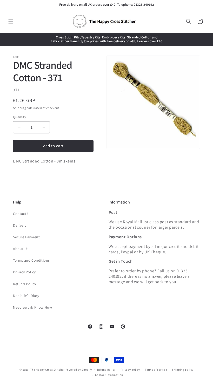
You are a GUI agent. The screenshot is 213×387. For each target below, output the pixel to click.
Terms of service (156, 369)
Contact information (109, 375)
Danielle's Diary (26, 295)
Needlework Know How (32, 307)
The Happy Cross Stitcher (47, 369)
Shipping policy (183, 369)
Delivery (19, 225)
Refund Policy (24, 284)
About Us (21, 248)
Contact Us (22, 213)
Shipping (19, 108)
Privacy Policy (24, 272)
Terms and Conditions (31, 260)
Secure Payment (26, 237)
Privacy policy (130, 369)
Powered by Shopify (78, 369)
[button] (11, 21)
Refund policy (106, 369)
